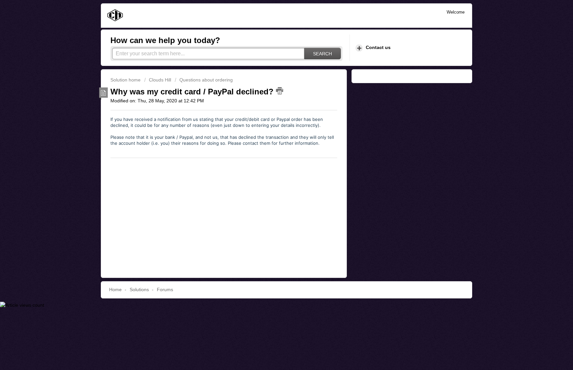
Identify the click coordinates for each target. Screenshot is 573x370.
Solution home (126, 79)
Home (115, 289)
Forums (165, 289)
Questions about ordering (206, 79)
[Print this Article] (279, 90)
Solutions (139, 289)
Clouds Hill (160, 79)
